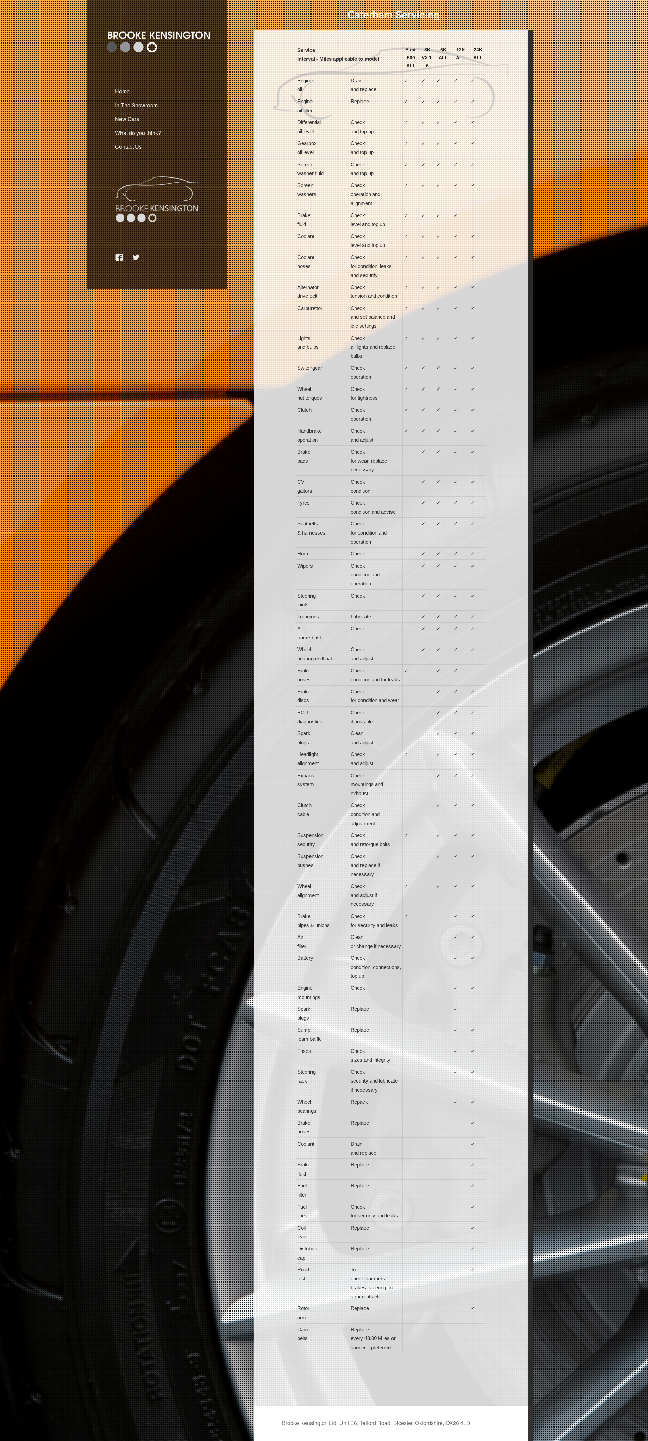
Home (122, 91)
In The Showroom (136, 105)
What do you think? (138, 133)
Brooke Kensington (122, 25)
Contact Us (128, 146)
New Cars (127, 119)
